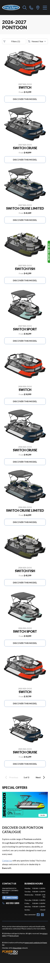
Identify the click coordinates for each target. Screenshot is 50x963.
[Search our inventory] (24, 7)
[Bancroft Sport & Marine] (11, 7)
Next (38, 777)
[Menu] (45, 7)
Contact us (7, 860)
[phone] (31, 7)
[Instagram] (42, 914)
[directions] (37, 7)
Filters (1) (15, 41)
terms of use (14, 936)
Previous (13, 777)
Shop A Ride (17, 948)
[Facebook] (38, 914)
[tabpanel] (35, 899)
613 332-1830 (12, 903)
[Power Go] (25, 952)
